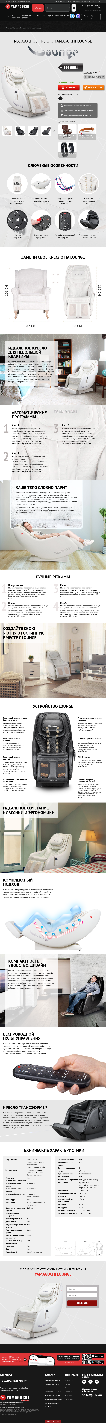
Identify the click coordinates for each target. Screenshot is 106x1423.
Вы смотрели (53, 1421)
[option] (8, 131)
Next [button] (54, 131)
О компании (16, 17)
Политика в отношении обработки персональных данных (15, 1389)
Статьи (67, 16)
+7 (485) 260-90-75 (13, 1381)
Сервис (50, 16)
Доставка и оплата (26, 17)
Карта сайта (69, 1399)
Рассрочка (41, 16)
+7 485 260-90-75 (91, 7)
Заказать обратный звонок (92, 11)
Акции (8, 16)
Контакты (59, 16)
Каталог (68, 1384)
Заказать (82, 1303)
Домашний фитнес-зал (91, 17)
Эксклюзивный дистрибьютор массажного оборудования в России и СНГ (77, 1)
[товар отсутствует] (74, 8)
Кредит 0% (69, 1392)
